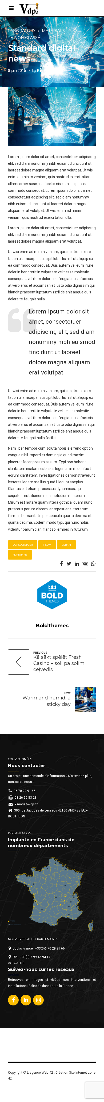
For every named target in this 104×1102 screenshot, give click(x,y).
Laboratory (21, 30)
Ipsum (47, 544)
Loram (66, 544)
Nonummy (20, 554)
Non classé (27, 37)
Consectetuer (23, 544)
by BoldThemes (45, 70)
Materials (53, 30)
